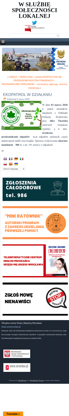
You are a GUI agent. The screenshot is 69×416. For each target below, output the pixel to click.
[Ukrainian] (16, 164)
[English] (5, 159)
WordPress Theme (37, 380)
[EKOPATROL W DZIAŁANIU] (21, 130)
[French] (11, 159)
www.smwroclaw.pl (11, 327)
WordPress (22, 380)
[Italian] (21, 159)
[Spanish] (11, 164)
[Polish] (5, 164)
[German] (16, 159)
